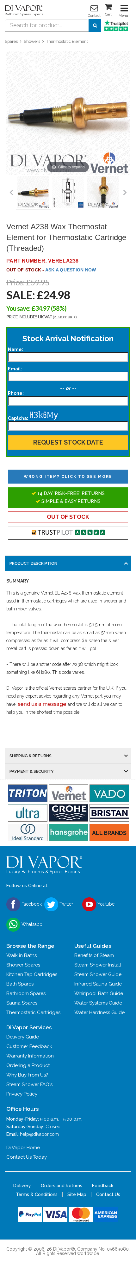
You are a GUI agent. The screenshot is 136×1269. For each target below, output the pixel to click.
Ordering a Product (28, 1065)
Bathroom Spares (26, 993)
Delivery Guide (22, 1037)
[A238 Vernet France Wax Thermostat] (68, 192)
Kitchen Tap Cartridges (31, 974)
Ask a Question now (70, 269)
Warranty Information (30, 1056)
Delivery (22, 1185)
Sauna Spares (21, 1003)
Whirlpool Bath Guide (98, 993)
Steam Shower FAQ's (29, 1084)
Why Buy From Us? (27, 1075)
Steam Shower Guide (97, 974)
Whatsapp (31, 924)
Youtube (105, 904)
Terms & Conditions (37, 1194)
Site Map (76, 1194)
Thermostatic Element (67, 41)
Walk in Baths (21, 955)
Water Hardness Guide (99, 1012)
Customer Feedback (29, 1046)
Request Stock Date (68, 442)
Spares (11, 41)
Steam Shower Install (97, 965)
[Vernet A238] (33, 192)
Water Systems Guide (98, 1003)
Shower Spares (23, 965)
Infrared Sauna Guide (98, 984)
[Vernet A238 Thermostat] (102, 192)
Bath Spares (20, 984)
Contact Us (108, 1194)
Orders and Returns (61, 1185)
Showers (32, 41)
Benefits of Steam (94, 955)
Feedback (102, 1185)
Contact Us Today (26, 1157)
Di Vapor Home (23, 1147)
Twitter (65, 904)
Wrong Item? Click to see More (68, 476)
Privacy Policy (21, 1094)
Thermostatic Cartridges (33, 1012)
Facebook (31, 904)
